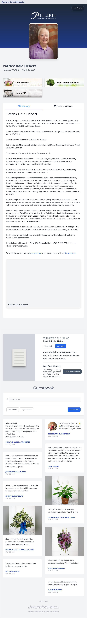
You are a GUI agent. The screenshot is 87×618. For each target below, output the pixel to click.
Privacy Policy (37, 608)
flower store (70, 253)
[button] (22, 520)
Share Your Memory (72, 371)
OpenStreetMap (46, 612)
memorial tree (35, 253)
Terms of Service (49, 608)
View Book (48, 346)
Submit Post (74, 409)
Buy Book (60, 346)
